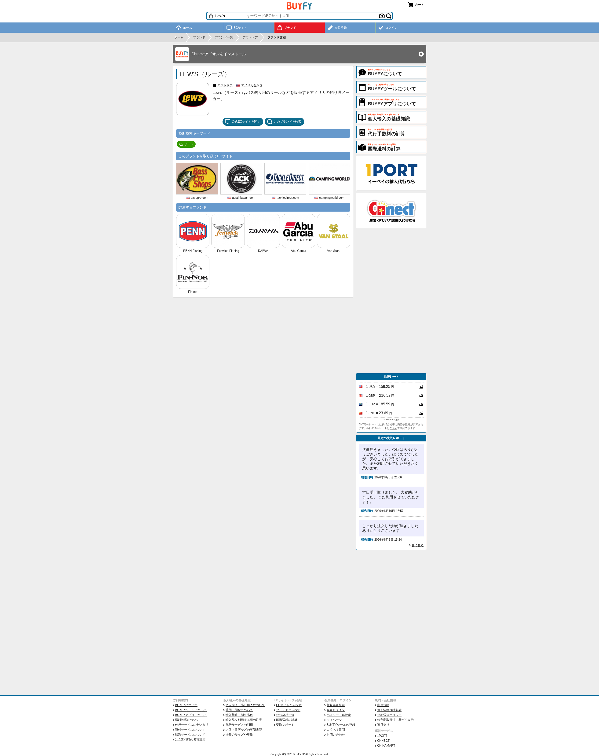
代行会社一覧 (285, 715)
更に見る (418, 545)
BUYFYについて (186, 705)
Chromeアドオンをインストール (218, 54)
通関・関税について (239, 710)
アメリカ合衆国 (252, 85)
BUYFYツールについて (191, 710)
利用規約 (383, 705)
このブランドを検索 (287, 121)
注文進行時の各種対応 (190, 739)
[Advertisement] (391, 301)
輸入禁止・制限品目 (239, 715)
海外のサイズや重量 (239, 734)
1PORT (382, 736)
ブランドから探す (288, 710)
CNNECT (383, 740)
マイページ (334, 720)
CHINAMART (386, 745)
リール (188, 144)
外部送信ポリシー (389, 715)
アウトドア (225, 85)
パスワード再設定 (339, 715)
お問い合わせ (336, 734)
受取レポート (285, 725)
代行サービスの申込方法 (191, 725)
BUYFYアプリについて (191, 715)
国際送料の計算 (286, 720)
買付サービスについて (190, 729)
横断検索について (187, 720)
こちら (393, 428)
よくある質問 (336, 729)
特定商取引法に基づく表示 (395, 720)
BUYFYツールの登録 (341, 725)
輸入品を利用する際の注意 (244, 720)
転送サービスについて (190, 734)
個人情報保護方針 (389, 710)
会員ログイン (336, 710)
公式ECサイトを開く (246, 121)
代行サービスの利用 (239, 725)
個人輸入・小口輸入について (245, 705)
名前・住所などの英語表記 (244, 729)
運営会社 (383, 725)
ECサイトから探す (289, 705)
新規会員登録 (336, 705)
